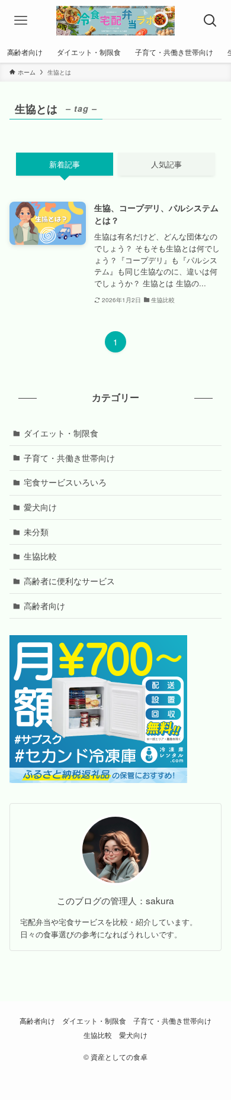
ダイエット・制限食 (61, 433)
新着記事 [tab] (64, 164)
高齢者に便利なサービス (69, 581)
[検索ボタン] (210, 20)
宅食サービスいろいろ (65, 482)
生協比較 (40, 556)
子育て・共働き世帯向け (69, 458)
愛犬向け (40, 507)
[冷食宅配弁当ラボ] (115, 20)
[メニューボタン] (20, 20)
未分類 (36, 532)
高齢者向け (44, 606)
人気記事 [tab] (166, 164)
